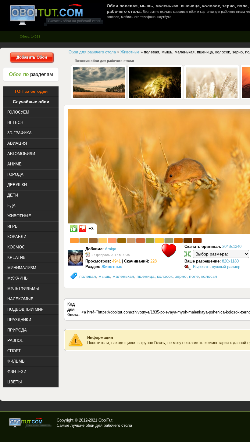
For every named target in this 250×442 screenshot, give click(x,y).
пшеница (146, 276)
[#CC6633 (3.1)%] (140, 240)
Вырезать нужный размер (216, 266)
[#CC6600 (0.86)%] (178, 240)
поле (194, 276)
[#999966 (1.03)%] (168, 240)
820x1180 (230, 261)
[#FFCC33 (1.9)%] (159, 240)
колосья (209, 276)
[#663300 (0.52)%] (187, 240)
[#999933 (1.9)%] (150, 240)
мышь (104, 276)
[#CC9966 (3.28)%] (131, 240)
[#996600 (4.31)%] (121, 240)
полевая (87, 276)
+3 (91, 228)
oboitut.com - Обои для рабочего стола (56, 14)
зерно (181, 276)
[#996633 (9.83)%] (93, 240)
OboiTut (105, 420)
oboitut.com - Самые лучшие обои (30, 423)
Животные (112, 266)
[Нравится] (73, 228)
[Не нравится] (82, 228)
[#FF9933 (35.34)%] (74, 240)
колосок (165, 276)
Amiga (110, 249)
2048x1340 (231, 246)
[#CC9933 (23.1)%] (83, 240)
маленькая (123, 276)
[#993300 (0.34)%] (197, 240)
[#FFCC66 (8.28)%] (102, 240)
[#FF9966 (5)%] (112, 240)
